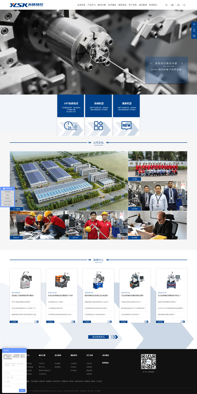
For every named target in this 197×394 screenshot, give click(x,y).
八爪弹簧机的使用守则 (55, 308)
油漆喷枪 (49, 381)
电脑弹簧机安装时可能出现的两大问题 (24, 314)
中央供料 (99, 381)
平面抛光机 (64, 381)
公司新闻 (73, 363)
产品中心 (92, 5)
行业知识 (73, 367)
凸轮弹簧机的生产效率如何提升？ (95, 314)
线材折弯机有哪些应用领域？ (167, 302)
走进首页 (81, 5)
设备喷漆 (87, 381)
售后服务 (58, 363)
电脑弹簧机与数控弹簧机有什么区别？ (97, 302)
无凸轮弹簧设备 (28, 367)
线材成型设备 (27, 370)
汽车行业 (42, 363)
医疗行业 (42, 367)
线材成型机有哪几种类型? (166, 314)
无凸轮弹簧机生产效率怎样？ (130, 314)
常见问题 (73, 370)
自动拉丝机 (56, 381)
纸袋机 (93, 381)
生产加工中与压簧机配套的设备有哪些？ (171, 308)
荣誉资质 (89, 370)
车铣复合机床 (78, 381)
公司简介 (89, 363)
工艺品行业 (42, 374)
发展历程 (89, 367)
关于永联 (133, 5)
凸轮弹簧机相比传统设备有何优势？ (96, 308)
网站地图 (83, 391)
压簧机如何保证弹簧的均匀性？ (131, 302)
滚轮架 (71, 381)
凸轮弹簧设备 (27, 363)
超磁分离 (42, 381)
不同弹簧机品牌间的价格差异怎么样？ (60, 314)
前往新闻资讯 (98, 337)
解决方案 (102, 5)
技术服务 (112, 5)
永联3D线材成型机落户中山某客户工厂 (24, 308)
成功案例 (143, 5)
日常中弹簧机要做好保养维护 (21, 302)
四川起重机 (34, 381)
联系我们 (153, 5)
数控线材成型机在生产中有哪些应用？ (133, 308)
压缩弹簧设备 (27, 374)
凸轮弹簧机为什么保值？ (56, 302)
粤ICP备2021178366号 (71, 391)
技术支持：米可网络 (94, 391)
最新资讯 (122, 5)
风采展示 (89, 374)
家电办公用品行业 (44, 370)
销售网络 (58, 367)
